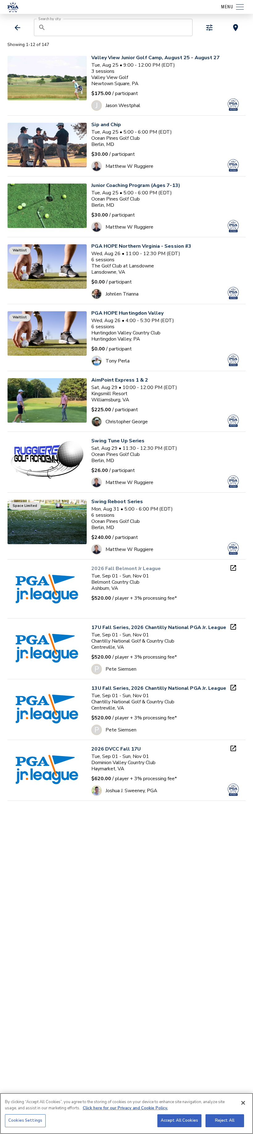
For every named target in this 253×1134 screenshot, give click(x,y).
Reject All (224, 1120)
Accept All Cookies (179, 1120)
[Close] (243, 1103)
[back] (17, 27)
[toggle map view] (236, 27)
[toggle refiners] (209, 27)
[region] (126, 1113)
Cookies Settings (25, 1120)
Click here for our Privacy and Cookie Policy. (125, 1108)
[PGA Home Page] (13, 7)
